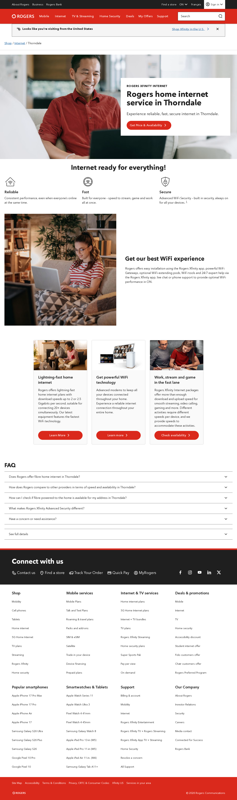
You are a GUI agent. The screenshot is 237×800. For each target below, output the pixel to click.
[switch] (196, 4)
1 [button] (186, 201)
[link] (20, 4)
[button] (183, 4)
